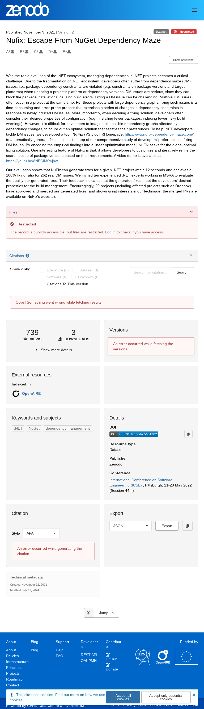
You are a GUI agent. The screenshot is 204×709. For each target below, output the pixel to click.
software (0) (57, 277)
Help (59, 650)
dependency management (68, 428)
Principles (14, 667)
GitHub (111, 659)
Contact (12, 685)
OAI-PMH (89, 660)
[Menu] (195, 10)
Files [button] (13, 212)
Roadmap (14, 679)
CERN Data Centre (43, 705)
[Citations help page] (28, 256)
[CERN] (143, 663)
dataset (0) (88, 270)
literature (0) (58, 270)
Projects (13, 673)
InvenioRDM (73, 705)
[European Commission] (186, 663)
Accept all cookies (123, 697)
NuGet (34, 428)
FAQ (59, 656)
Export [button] (167, 526)
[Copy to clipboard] (188, 434)
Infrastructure (17, 662)
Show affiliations (183, 59)
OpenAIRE (31, 393)
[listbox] (41, 533)
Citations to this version (67, 284)
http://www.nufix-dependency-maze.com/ (159, 134)
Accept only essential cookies (165, 697)
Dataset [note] (161, 31)
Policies (12, 656)
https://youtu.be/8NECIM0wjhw (32, 161)
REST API (89, 655)
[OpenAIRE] (163, 663)
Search (183, 272)
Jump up (106, 613)
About (11, 650)
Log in (110, 232)
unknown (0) (89, 277)
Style (16, 533)
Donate (112, 669)
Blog (34, 650)
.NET (18, 428)
